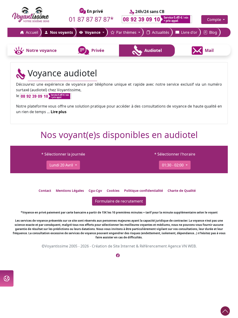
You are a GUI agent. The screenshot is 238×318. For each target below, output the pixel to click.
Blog (212, 32)
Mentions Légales (70, 190)
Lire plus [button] (58, 111)
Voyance (92, 32)
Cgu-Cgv (95, 190)
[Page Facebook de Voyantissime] (118, 255)
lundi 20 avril (62, 165)
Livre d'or (188, 32)
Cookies (113, 190)
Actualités (160, 32)
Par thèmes (126, 32)
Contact (45, 190)
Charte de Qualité (182, 190)
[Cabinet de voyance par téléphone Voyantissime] (35, 15)
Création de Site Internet (113, 246)
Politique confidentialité (143, 190)
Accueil (31, 32)
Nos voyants (61, 32)
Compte (214, 19)
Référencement (153, 246)
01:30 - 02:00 (173, 165)
